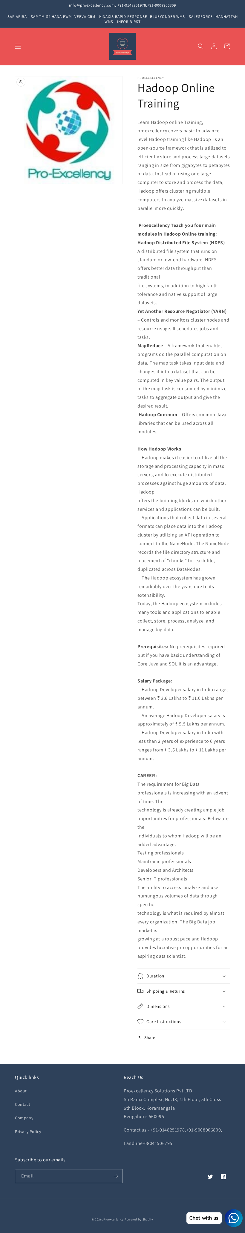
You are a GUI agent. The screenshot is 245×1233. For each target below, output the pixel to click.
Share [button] (149, 1037)
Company (24, 1117)
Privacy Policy (28, 1131)
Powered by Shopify (139, 1219)
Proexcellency (113, 1219)
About (21, 1091)
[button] (17, 46)
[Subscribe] (115, 1176)
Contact (22, 1104)
